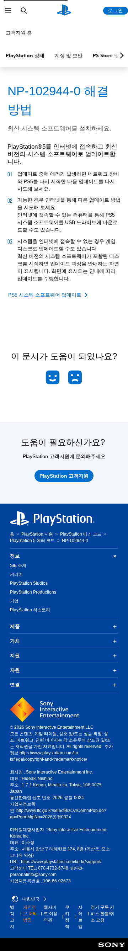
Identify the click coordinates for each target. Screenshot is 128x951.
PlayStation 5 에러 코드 (32, 540)
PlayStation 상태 (25, 55)
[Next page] (120, 55)
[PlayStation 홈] (64, 10)
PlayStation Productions (33, 592)
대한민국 (30, 899)
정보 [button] (15, 556)
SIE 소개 (18, 565)
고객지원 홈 (19, 33)
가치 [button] (15, 641)
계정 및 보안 (68, 55)
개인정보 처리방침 (30, 914)
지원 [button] (15, 655)
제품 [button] (15, 626)
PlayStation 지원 (37, 534)
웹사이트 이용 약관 (51, 914)
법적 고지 (12, 917)
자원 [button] (15, 670)
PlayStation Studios (29, 583)
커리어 (16, 574)
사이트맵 (80, 917)
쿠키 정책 (67, 917)
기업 (14, 601)
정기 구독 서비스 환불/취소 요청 (102, 914)
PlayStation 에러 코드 (80, 534)
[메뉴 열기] (8, 10)
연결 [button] (15, 684)
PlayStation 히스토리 (30, 609)
